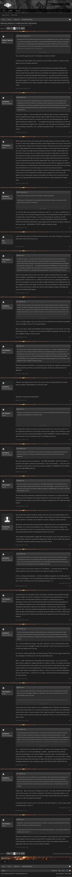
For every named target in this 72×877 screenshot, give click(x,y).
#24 (70, 227)
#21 (70, 88)
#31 (70, 471)
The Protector (6, 145)
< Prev (8, 28)
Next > (22, 28)
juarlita (23, 25)
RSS (70, 870)
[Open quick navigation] (70, 19)
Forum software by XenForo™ (14, 873)
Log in (67, 1)
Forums (10, 10)
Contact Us (54, 870)
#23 (70, 183)
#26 (70, 292)
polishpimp (5, 101)
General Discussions (12, 25)
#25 (70, 246)
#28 (70, 373)
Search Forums (5, 15)
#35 (70, 619)
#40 (70, 847)
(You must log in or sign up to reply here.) (62, 853)
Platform (3, 870)
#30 (70, 439)
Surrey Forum (68, 876)
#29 (70, 400)
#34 (70, 586)
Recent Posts (14, 15)
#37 (70, 720)
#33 (70, 544)
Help (59, 870)
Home (3, 10)
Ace (3, 240)
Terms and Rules (60, 873)
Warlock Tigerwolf (7, 40)
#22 (70, 132)
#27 (70, 337)
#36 (70, 678)
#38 (70, 764)
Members (18, 10)
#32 (70, 506)
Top (67, 870)
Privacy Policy (68, 873)
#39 (70, 810)
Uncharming (5, 526)
